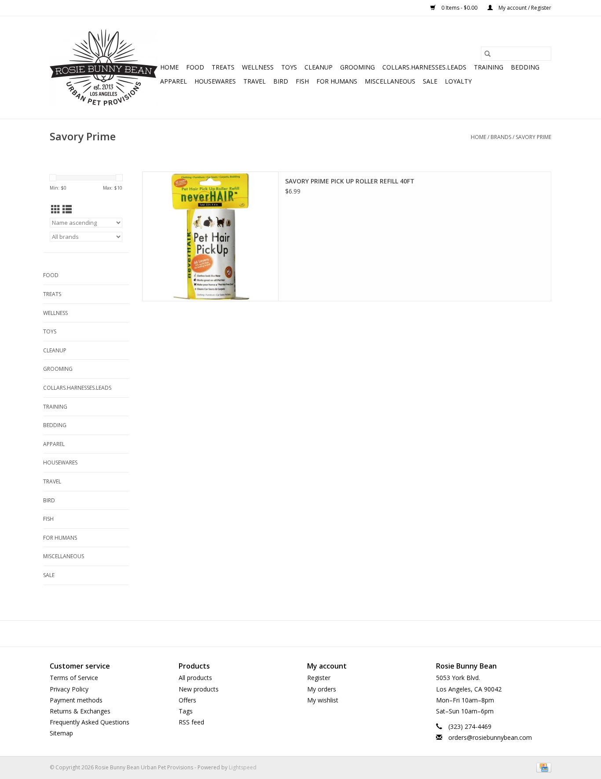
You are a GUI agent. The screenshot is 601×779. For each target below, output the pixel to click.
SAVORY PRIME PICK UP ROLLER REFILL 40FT (349, 181)
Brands (501, 137)
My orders (321, 689)
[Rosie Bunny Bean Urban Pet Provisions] (104, 67)
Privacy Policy (69, 689)
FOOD (195, 67)
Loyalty (458, 81)
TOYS (289, 67)
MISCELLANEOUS (390, 81)
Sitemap (61, 733)
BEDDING (525, 67)
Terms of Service (74, 677)
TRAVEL (254, 81)
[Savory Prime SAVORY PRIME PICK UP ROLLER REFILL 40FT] (210, 236)
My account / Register (524, 7)
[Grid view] (55, 209)
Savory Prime (533, 137)
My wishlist (322, 700)
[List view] (67, 209)
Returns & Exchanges (80, 711)
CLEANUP (318, 67)
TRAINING (488, 67)
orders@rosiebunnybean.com (490, 737)
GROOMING (357, 67)
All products (195, 677)
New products (199, 689)
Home (169, 67)
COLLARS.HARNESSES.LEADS (424, 67)
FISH (302, 81)
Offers (187, 700)
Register (318, 677)
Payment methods (76, 700)
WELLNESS (258, 67)
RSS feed (191, 722)
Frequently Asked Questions (89, 722)
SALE (430, 81)
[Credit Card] (542, 767)
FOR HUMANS (336, 81)
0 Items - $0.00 (459, 7)
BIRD (280, 81)
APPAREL (173, 81)
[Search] (487, 54)
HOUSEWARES (215, 81)
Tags (186, 711)
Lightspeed (243, 767)
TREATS (223, 67)
